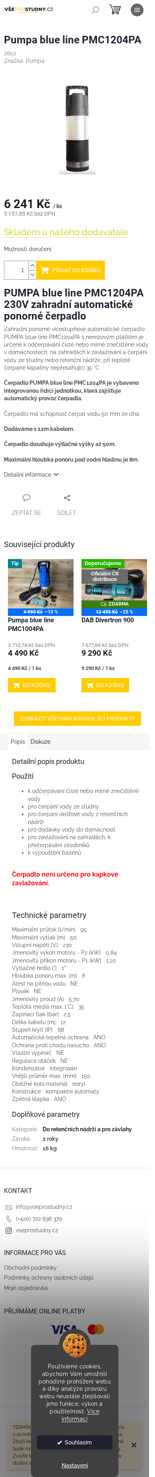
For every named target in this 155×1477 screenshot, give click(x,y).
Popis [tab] (18, 741)
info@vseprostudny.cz (44, 1207)
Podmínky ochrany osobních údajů (48, 1277)
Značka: (24, 61)
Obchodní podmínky (30, 1268)
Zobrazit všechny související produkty (77, 718)
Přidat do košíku (76, 270)
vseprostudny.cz (37, 1230)
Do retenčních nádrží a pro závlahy (87, 1129)
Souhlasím (78, 1442)
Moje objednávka (26, 1288)
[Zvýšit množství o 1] (32, 265)
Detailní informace (27, 475)
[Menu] (137, 10)
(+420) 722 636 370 (39, 1219)
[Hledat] (95, 10)
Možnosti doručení (27, 249)
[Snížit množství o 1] (32, 274)
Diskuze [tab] (40, 741)
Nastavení (75, 1465)
